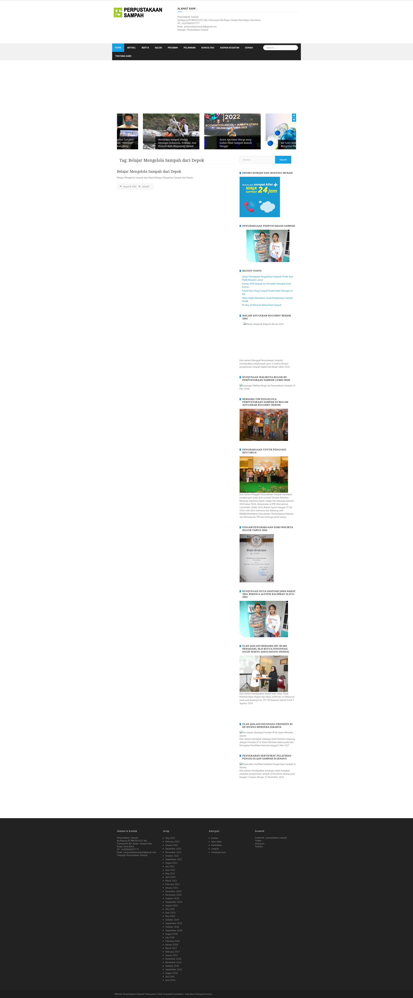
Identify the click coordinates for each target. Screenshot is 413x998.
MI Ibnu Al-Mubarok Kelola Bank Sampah (261, 305)
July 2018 (170, 937)
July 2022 (170, 866)
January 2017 (171, 955)
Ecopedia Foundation (173, 994)
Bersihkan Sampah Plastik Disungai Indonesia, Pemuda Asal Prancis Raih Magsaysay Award (151, 142)
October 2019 (172, 919)
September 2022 (173, 859)
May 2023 (170, 838)
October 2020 (172, 898)
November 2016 (173, 962)
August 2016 (171, 973)
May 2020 (170, 916)
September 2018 (173, 930)
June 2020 (170, 912)
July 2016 (170, 976)
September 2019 (173, 923)
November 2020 (173, 894)
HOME (118, 47)
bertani (214, 838)
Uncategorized (218, 852)
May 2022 (170, 873)
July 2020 (170, 909)
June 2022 (170, 870)
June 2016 (170, 980)
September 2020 (173, 901)
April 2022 (170, 877)
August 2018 (171, 933)
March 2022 (171, 880)
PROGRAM (173, 47)
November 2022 (173, 852)
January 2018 (171, 944)
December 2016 (173, 958)
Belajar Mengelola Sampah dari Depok (149, 172)
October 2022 (172, 855)
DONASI (249, 47)
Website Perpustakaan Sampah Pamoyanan (135, 994)
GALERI (158, 47)
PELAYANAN (190, 47)
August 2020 (171, 905)
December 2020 (173, 891)
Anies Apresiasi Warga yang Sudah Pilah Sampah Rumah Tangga (210, 142)
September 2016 (173, 969)
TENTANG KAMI (123, 56)
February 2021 (172, 884)
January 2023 (171, 845)
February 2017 (172, 951)
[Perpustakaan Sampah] (138, 12)
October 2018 (172, 926)
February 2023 (172, 841)
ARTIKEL (131, 47)
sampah (145, 186)
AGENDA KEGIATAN (229, 47)
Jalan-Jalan (216, 841)
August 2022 (171, 862)
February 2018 (172, 941)
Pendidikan (216, 845)
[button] (241, 246)
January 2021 (171, 887)
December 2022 (173, 848)
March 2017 (171, 948)
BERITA (145, 47)
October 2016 (172, 965)
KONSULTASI (207, 47)
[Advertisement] (206, 84)
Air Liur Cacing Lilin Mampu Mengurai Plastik (271, 144)
